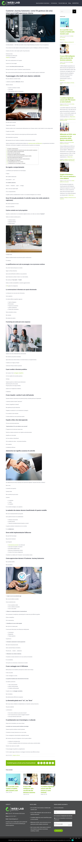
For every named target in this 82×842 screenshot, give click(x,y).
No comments (62, 37)
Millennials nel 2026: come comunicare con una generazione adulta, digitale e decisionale (41, 823)
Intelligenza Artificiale (16, 755)
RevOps (65, 120)
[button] (7, 784)
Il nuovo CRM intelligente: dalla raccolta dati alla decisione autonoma (30, 779)
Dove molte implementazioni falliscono (14, 157)
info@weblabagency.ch (13, 819)
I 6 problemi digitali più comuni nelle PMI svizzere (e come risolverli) (48, 779)
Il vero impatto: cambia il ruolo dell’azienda (15, 151)
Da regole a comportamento (12, 148)
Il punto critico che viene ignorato (13, 153)
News (61, 84)
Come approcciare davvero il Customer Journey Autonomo (18, 158)
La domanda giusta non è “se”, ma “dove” (15, 161)
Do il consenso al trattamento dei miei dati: (63, 815)
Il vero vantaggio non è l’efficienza (13, 160)
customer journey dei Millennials (35, 143)
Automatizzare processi (13, 545)
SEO (73, 42)
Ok (72, 840)
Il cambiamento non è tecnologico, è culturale (16, 163)
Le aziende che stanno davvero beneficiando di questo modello (19, 156)
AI (7, 285)
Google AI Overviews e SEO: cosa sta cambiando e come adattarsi (68, 176)
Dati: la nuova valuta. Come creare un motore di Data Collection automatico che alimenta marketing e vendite (41, 829)
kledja (72, 36)
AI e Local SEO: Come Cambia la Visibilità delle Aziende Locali (13, 779)
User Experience (65, 160)
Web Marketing (71, 160)
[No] (80, 840)
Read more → (63, 39)
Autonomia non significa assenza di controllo (16, 154)
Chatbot (7, 57)
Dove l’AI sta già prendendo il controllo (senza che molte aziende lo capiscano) (22, 150)
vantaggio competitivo (18, 373)
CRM (65, 82)
